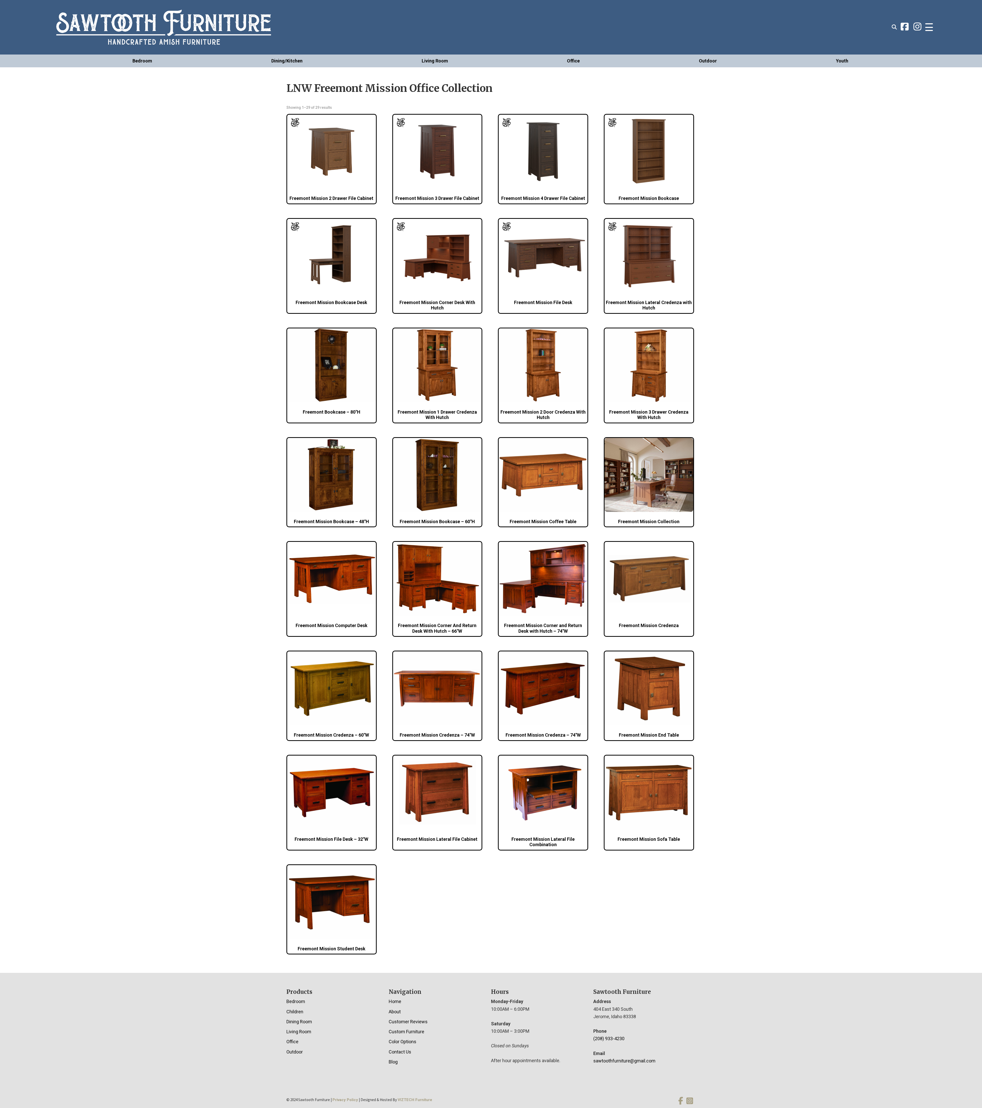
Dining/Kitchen (287, 60)
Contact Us (400, 1052)
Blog (393, 1061)
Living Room (435, 60)
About (395, 1011)
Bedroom (142, 60)
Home (395, 1001)
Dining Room (299, 1021)
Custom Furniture (406, 1031)
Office (573, 60)
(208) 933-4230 (608, 1038)
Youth (842, 60)
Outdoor (708, 60)
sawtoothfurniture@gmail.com (624, 1060)
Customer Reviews (408, 1021)
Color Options (402, 1041)
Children (294, 1011)
